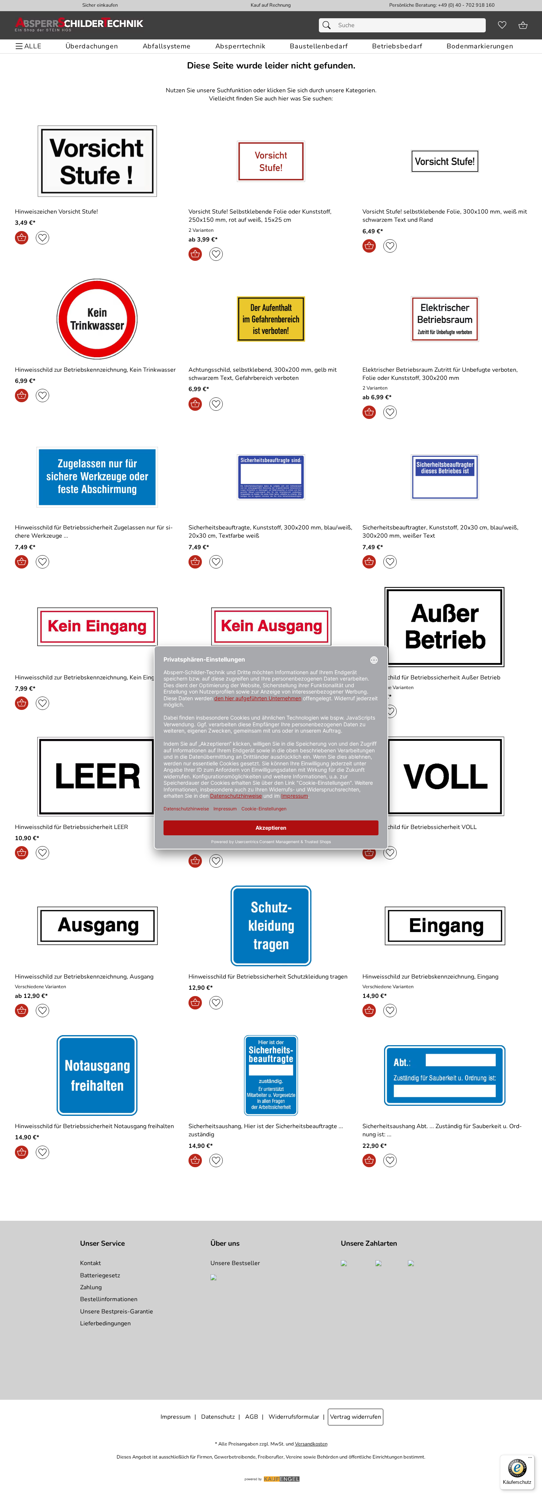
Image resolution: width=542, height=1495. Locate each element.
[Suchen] (328, 25)
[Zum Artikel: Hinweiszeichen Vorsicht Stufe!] (97, 161)
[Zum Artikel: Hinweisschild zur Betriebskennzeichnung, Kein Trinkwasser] (97, 319)
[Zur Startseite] (79, 25)
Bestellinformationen (108, 1299)
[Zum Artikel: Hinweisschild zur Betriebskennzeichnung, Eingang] (444, 926)
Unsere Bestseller (235, 1263)
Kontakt (90, 1263)
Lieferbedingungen (105, 1323)
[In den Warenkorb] (21, 237)
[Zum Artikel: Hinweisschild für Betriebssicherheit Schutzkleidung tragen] (271, 926)
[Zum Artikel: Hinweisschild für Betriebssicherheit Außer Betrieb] (444, 626)
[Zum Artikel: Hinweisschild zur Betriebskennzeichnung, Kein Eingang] (97, 626)
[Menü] (530, 1459)
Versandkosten (311, 1444)
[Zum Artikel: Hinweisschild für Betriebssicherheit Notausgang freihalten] (97, 1075)
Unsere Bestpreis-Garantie (116, 1311)
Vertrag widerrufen (355, 1417)
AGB (251, 1417)
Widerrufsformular (294, 1417)
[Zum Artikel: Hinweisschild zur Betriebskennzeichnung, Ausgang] (97, 926)
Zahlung (91, 1287)
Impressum (176, 1417)
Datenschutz (218, 1417)
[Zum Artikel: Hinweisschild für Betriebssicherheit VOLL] (444, 776)
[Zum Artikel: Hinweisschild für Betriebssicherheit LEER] (97, 776)
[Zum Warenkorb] (523, 25)
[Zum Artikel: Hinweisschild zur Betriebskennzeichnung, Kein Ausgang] (271, 626)
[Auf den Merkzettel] (42, 237)
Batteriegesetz (100, 1275)
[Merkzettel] (502, 25)
